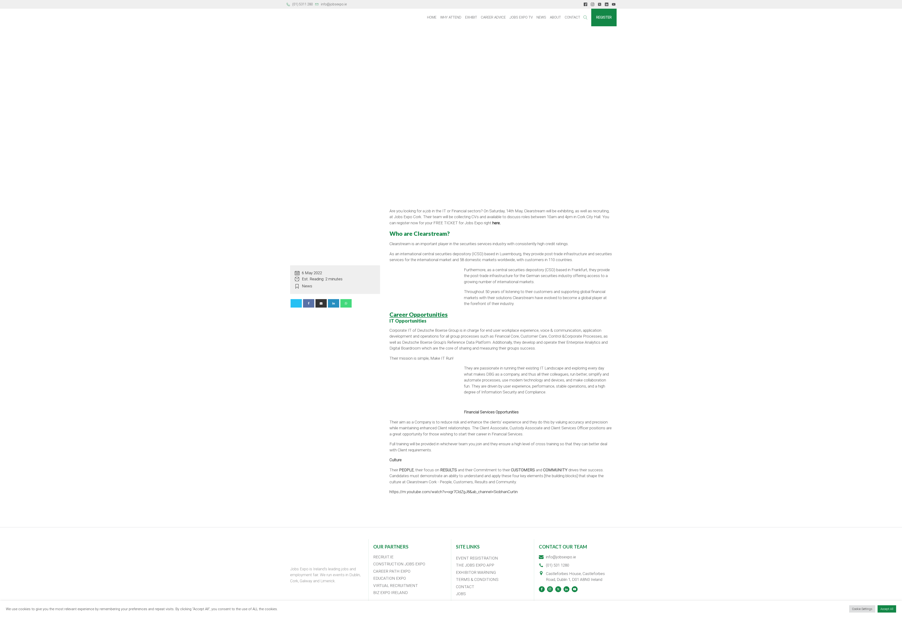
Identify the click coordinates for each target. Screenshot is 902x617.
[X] (296, 303)
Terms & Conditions (477, 579)
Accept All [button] (886, 609)
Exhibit (471, 17)
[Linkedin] (333, 303)
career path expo (391, 571)
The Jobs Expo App (475, 565)
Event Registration (477, 558)
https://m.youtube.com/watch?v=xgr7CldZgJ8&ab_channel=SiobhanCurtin (453, 491)
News (541, 17)
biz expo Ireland (390, 592)
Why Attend (450, 17)
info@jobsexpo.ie (334, 4)
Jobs (461, 593)
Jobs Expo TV (521, 17)
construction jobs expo (399, 564)
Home (431, 17)
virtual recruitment (395, 585)
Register (604, 17)
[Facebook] (308, 303)
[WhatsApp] (346, 303)
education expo (389, 578)
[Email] (321, 303)
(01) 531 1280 (557, 565)
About (555, 17)
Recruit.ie (383, 557)
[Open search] (585, 17)
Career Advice (493, 17)
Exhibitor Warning (476, 572)
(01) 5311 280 (302, 4)
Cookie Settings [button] (862, 609)
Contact (572, 17)
